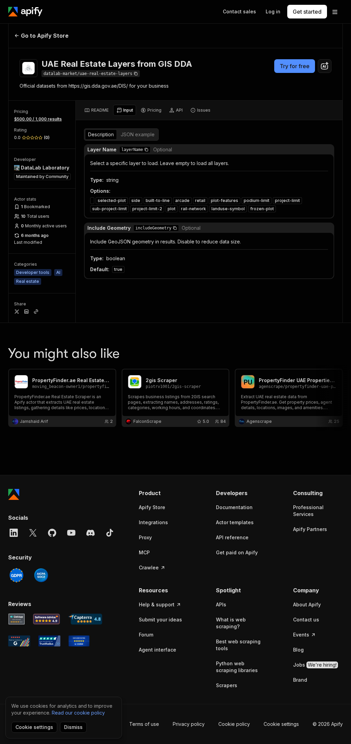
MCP (144, 552)
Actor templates (235, 522)
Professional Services (308, 510)
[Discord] (90, 532)
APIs (221, 604)
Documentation (234, 507)
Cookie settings (281, 724)
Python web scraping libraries (237, 666)
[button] (146, 150)
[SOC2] (41, 575)
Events (301, 635)
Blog (298, 650)
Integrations (153, 522)
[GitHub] (52, 532)
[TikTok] (109, 532)
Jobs (315, 665)
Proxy (145, 537)
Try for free (295, 66)
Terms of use (144, 724)
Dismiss (73, 727)
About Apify (307, 604)
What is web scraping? (231, 623)
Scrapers (226, 685)
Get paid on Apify (237, 552)
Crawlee (149, 567)
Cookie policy (234, 724)
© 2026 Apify (328, 724)
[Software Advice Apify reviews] (46, 619)
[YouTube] (71, 532)
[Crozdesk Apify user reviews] (79, 640)
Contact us (306, 619)
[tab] (96, 110)
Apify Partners (310, 529)
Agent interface (157, 650)
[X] (32, 532)
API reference (232, 537)
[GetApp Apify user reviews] (16, 619)
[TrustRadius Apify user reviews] (49, 640)
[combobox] (324, 66)
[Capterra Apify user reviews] (85, 619)
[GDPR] (16, 575)
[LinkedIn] (13, 532)
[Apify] (25, 11)
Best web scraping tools (238, 645)
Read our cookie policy (78, 713)
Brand (300, 680)
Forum (146, 635)
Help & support (156, 604)
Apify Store (152, 507)
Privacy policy (189, 724)
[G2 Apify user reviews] (19, 640)
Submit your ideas (160, 619)
